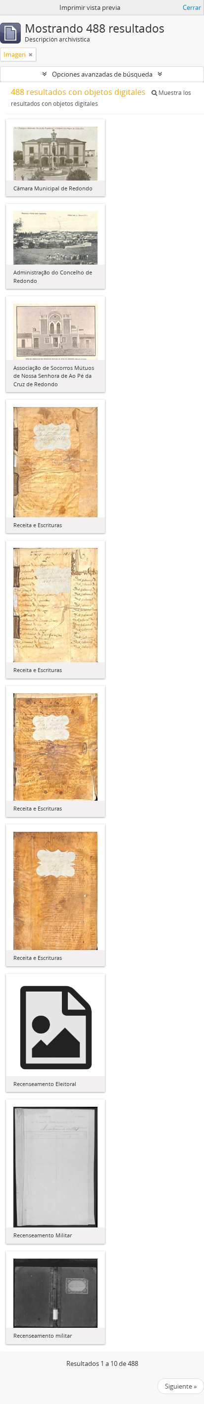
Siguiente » (181, 1386)
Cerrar (192, 7)
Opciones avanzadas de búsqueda (102, 74)
